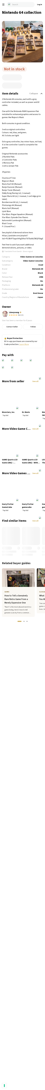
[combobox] (21, 4)
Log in (39, 4)
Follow (33, 327)
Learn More (24, 344)
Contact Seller (12, 327)
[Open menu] (3, 4)
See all (35, 381)
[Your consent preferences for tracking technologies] (4, 1085)
